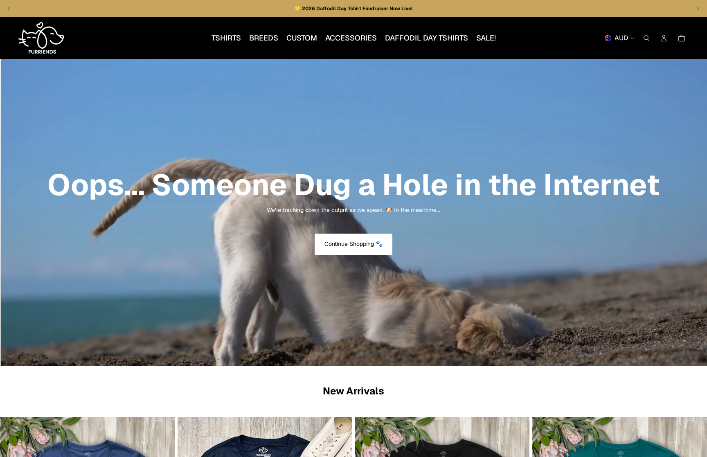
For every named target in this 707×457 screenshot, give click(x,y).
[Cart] (682, 38)
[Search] (646, 38)
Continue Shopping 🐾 (353, 244)
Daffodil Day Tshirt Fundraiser (353, 8)
